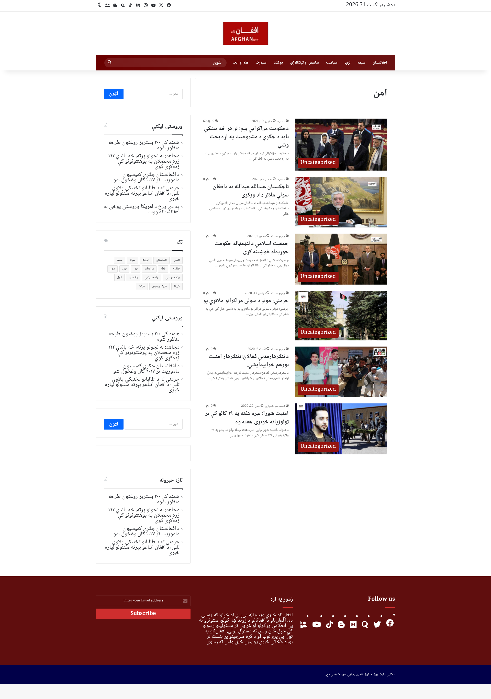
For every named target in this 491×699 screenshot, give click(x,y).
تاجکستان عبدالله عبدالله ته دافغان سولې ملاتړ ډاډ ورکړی (251, 191)
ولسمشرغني (151, 277)
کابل (119, 277)
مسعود (281, 121)
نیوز (112, 269)
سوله (132, 260)
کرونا (177, 286)
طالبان (176, 269)
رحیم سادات (278, 236)
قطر (163, 269)
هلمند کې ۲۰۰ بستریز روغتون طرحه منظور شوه (144, 145)
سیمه (361, 62)
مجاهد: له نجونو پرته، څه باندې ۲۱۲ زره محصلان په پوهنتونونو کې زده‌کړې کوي (144, 161)
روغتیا (278, 62)
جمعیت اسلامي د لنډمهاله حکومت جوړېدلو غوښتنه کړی (252, 248)
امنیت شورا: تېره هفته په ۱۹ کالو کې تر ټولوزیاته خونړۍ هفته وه (247, 418)
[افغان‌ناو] (245, 33)
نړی (136, 269)
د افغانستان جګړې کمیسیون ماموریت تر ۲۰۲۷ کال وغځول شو (146, 177)
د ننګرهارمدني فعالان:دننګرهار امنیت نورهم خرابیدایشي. (249, 361)
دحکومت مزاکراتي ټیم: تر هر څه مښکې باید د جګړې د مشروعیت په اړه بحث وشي (246, 137)
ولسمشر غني (172, 277)
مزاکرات (149, 269)
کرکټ (142, 286)
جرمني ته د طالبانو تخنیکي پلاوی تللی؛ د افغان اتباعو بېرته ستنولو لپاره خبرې (142, 193)
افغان (177, 260)
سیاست (332, 62)
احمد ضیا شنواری (275, 406)
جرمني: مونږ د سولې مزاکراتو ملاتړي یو (246, 301)
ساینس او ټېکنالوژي (304, 62)
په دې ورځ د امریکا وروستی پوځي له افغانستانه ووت (142, 209)
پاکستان (133, 277)
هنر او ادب (240, 62)
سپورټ (261, 62)
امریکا (145, 260)
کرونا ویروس (159, 286)
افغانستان (380, 62)
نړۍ (347, 62)
